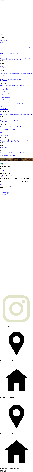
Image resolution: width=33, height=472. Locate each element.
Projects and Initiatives (16, 47)
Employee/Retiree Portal (3, 194)
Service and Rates (2, 88)
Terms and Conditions (5, 191)
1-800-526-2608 (4, 170)
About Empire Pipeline (3, 58)
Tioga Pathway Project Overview (4, 53)
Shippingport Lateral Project (3, 80)
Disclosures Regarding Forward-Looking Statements (8, 193)
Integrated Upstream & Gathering (6, 97)
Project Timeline (16, 53)
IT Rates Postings (27, 58)
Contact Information (11, 53)
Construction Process (3, 41)
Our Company (4, 94)
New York (1, 362)
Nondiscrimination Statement (5, 192)
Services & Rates (2, 50)
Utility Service (4, 95)
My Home (1, 399)
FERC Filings (20, 53)
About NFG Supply (2, 47)
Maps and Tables (5, 115)
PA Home (1, 471)
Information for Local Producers (11, 59)
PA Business (4, 471)
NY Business (4, 470)
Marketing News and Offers (9, 47)
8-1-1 (2, 175)
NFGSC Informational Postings (4, 109)
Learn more (1, 176)
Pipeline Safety (2, 39)
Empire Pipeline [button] (22, 103)
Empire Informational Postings (4, 42)
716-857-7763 (2, 184)
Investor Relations (4, 100)
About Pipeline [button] (2, 103)
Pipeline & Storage (4, 96)
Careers (3, 90)
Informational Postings (27, 47)
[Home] (3, 158)
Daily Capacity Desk (21, 47)
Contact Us (18, 59)
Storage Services (13, 50)
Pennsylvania (4, 362)
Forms (16, 59)
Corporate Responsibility (5, 89)
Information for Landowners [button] (8, 103)
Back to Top (2, 0)
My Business (4, 399)
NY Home (1, 470)
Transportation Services (8, 50)
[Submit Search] (8, 93)
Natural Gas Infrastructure (3, 40)
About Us (1, 65)
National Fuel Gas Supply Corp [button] (16, 103)
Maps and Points (5, 59)
